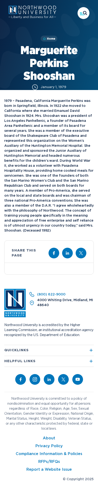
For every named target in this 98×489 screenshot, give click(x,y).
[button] (83, 13)
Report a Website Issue (49, 469)
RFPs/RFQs (49, 462)
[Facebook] (20, 379)
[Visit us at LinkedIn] (67, 253)
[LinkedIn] (49, 379)
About (49, 438)
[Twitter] (63, 379)
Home (51, 38)
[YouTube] (77, 379)
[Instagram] (34, 379)
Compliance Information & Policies (49, 454)
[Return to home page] (15, 316)
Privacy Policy (49, 446)
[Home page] (32, 17)
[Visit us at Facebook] (54, 253)
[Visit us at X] (81, 253)
